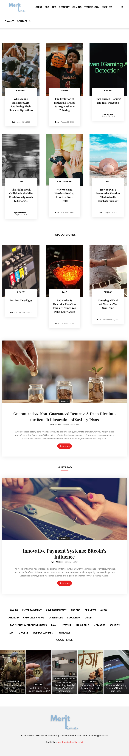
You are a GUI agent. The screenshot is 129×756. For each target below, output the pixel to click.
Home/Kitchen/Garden (65, 679)
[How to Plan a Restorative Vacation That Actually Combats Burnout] (108, 160)
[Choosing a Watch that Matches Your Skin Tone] (108, 271)
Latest (38, 7)
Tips (54, 7)
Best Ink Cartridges (21, 300)
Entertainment (13, 682)
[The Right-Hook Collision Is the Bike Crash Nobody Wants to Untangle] (20, 160)
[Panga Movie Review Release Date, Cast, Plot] (90, 672)
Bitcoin (38, 684)
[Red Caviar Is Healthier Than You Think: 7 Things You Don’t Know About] (64, 271)
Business (107, 7)
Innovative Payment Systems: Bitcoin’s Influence (64, 554)
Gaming (76, 7)
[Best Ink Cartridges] (20, 271)
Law (21, 181)
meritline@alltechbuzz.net (70, 742)
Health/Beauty (64, 181)
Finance (9, 21)
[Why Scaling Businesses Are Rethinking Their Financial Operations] (20, 69)
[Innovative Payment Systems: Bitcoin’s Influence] (64, 509)
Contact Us (24, 21)
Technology (91, 7)
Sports (64, 90)
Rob (13, 122)
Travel (108, 181)
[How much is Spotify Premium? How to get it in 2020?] (116, 672)
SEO (47, 7)
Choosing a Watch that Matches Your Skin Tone (108, 304)
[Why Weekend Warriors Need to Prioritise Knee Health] (64, 160)
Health (64, 292)
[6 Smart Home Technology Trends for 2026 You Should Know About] (64, 672)
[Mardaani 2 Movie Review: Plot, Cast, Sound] (12, 672)
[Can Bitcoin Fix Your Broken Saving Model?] (38, 672)
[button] (122, 7)
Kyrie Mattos (107, 114)
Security (64, 7)
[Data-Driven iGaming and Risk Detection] (108, 69)
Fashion (108, 292)
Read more (65, 446)
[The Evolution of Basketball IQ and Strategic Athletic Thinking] (64, 69)
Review (21, 292)
